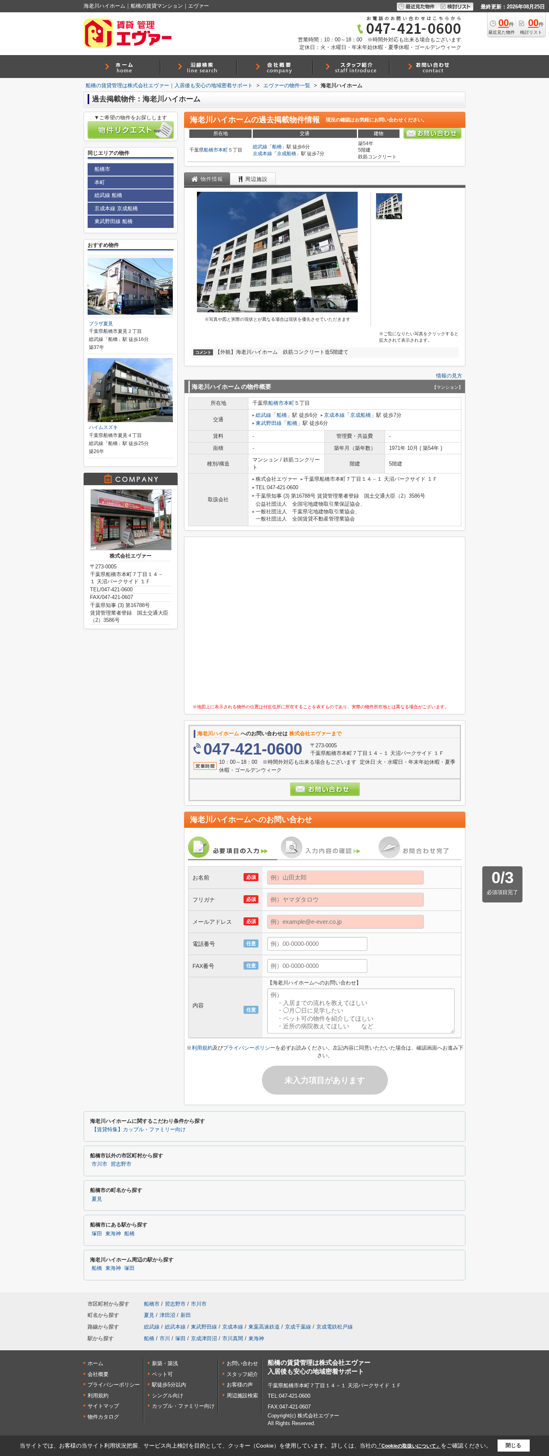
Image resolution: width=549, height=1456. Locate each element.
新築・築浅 (165, 1363)
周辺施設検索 (242, 1395)
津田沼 (167, 1315)
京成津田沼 (204, 1338)
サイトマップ (103, 1406)
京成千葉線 (298, 1327)
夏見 (97, 1199)
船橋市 (211, 150)
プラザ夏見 (101, 323)
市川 (165, 1338)
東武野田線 (269, 423)
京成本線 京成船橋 (116, 208)
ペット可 (162, 1374)
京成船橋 (286, 153)
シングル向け (167, 1395)
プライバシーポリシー (249, 1048)
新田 (185, 1315)
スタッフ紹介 (242, 1374)
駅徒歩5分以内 (169, 1385)
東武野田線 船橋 (113, 221)
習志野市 (121, 1164)
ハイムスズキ (103, 427)
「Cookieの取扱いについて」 (409, 1446)
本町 (223, 150)
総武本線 (175, 1327)
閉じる (513, 1445)
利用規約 (202, 1048)
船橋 (277, 147)
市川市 (99, 1164)
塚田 (97, 1234)
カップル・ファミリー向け (183, 1406)
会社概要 (98, 1374)
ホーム (95, 1363)
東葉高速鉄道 (264, 1327)
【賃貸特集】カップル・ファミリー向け (139, 1129)
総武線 (260, 147)
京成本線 (262, 153)
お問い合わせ (242, 1363)
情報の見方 (449, 376)
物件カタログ (103, 1417)
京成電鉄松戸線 (334, 1327)
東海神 (113, 1234)
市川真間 (232, 1338)
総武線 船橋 (108, 195)
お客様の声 (240, 1385)
